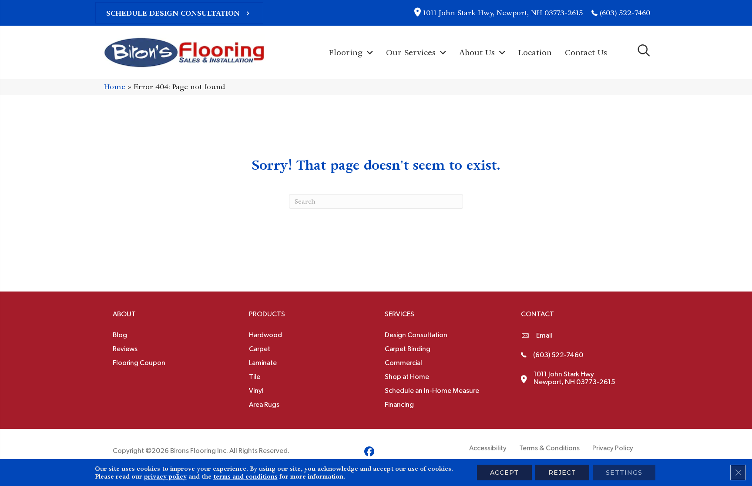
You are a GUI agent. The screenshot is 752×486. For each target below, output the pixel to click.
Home (114, 86)
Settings (624, 472)
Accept (504, 472)
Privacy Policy (612, 448)
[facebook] (369, 452)
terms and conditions (245, 476)
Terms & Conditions (549, 448)
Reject (562, 472)
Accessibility (488, 448)
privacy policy (165, 476)
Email (544, 335)
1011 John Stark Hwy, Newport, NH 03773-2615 (503, 12)
